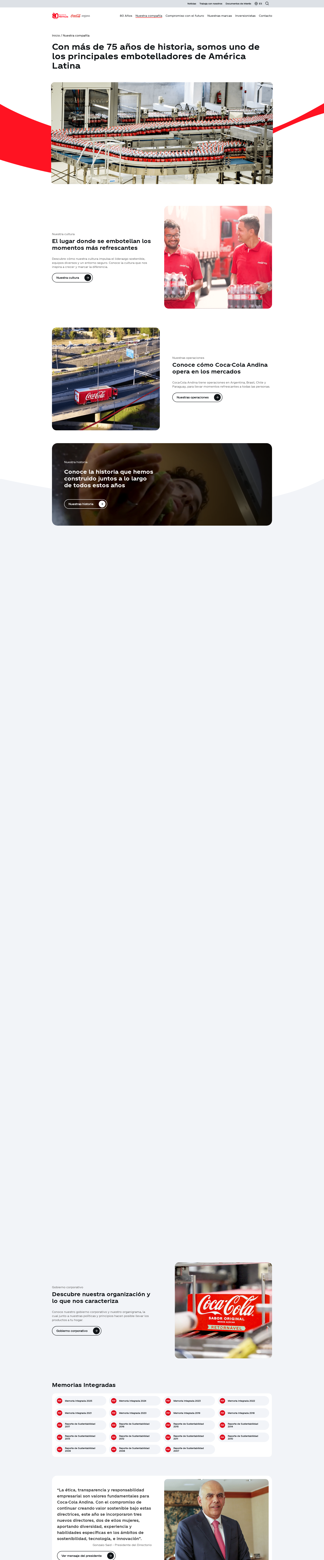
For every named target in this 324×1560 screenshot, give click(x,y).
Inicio (56, 35)
